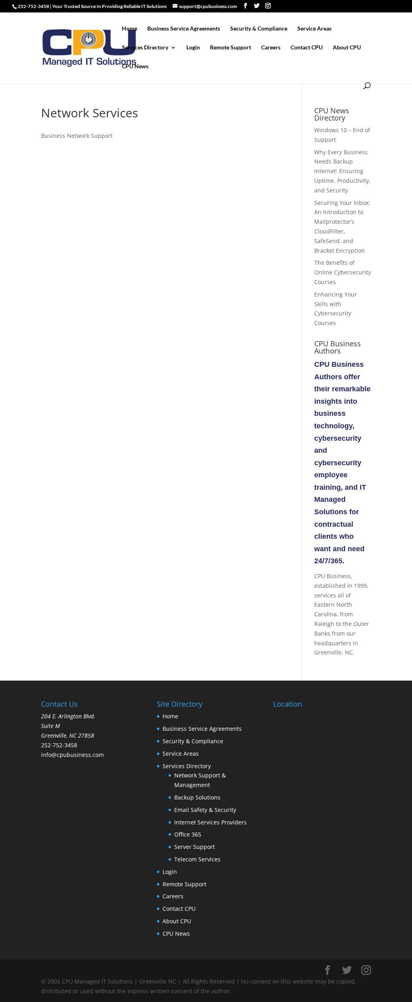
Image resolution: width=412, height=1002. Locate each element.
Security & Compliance (258, 29)
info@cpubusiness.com (72, 755)
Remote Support (230, 48)
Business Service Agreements (183, 29)
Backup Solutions (197, 797)
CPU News (135, 66)
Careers (270, 48)
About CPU (347, 48)
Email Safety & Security (205, 810)
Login (193, 48)
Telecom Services (197, 859)
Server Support (194, 847)
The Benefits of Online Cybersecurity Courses (342, 272)
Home (129, 29)
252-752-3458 (59, 745)
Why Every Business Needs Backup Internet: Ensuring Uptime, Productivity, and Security (342, 171)
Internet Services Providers (210, 822)
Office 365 (187, 834)
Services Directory (145, 48)
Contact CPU (306, 48)
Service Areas (314, 29)
